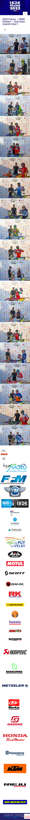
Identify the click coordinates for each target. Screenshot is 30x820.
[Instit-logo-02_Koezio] (15, 619)
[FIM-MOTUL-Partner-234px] (15, 560)
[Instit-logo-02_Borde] (15, 610)
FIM (15, 818)
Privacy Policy (15, 816)
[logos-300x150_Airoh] (15, 550)
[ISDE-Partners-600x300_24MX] (15, 579)
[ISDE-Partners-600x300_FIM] (15, 484)
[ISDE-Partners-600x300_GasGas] (15, 714)
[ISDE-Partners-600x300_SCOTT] (15, 568)
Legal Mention (6, 816)
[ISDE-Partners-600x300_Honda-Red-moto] (15, 730)
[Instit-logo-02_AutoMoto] (15, 635)
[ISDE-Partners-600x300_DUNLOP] (15, 600)
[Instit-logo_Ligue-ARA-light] (15, 461)
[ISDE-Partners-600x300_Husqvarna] (15, 747)
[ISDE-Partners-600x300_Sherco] (15, 795)
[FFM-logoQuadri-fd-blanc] (13, 476)
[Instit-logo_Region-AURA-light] (15, 518)
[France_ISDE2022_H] (15, 498)
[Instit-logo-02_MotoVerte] (15, 627)
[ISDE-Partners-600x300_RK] (15, 590)
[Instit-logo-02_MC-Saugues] (4, 457)
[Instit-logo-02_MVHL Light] (4, 453)
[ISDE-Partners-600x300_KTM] (15, 761)
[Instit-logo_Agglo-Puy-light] (15, 534)
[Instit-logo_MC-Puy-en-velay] (3, 449)
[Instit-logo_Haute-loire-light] (15, 526)
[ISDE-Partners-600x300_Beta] (15, 697)
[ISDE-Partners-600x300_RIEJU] (15, 778)
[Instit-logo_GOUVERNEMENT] (15, 509)
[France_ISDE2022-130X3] (15, 1)
